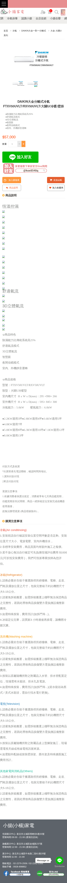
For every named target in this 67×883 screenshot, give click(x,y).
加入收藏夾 (57, 187)
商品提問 (13, 187)
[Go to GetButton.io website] (60, 866)
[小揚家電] (12, 12)
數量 (4, 144)
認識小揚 (26, 18)
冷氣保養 (12, 18)
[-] (19, 144)
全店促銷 (41, 18)
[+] (23, 144)
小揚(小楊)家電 (18, 825)
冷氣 (14, 30)
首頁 (6, 30)
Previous (14, 85)
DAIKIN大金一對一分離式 (33, 30)
